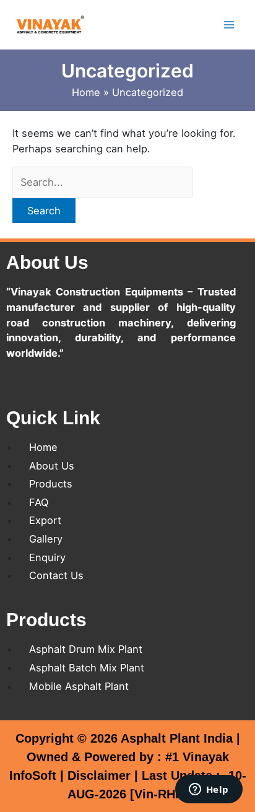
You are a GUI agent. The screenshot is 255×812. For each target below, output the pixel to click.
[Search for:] (102, 182)
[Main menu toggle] (229, 24)
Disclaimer (99, 775)
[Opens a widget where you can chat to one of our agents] (209, 790)
